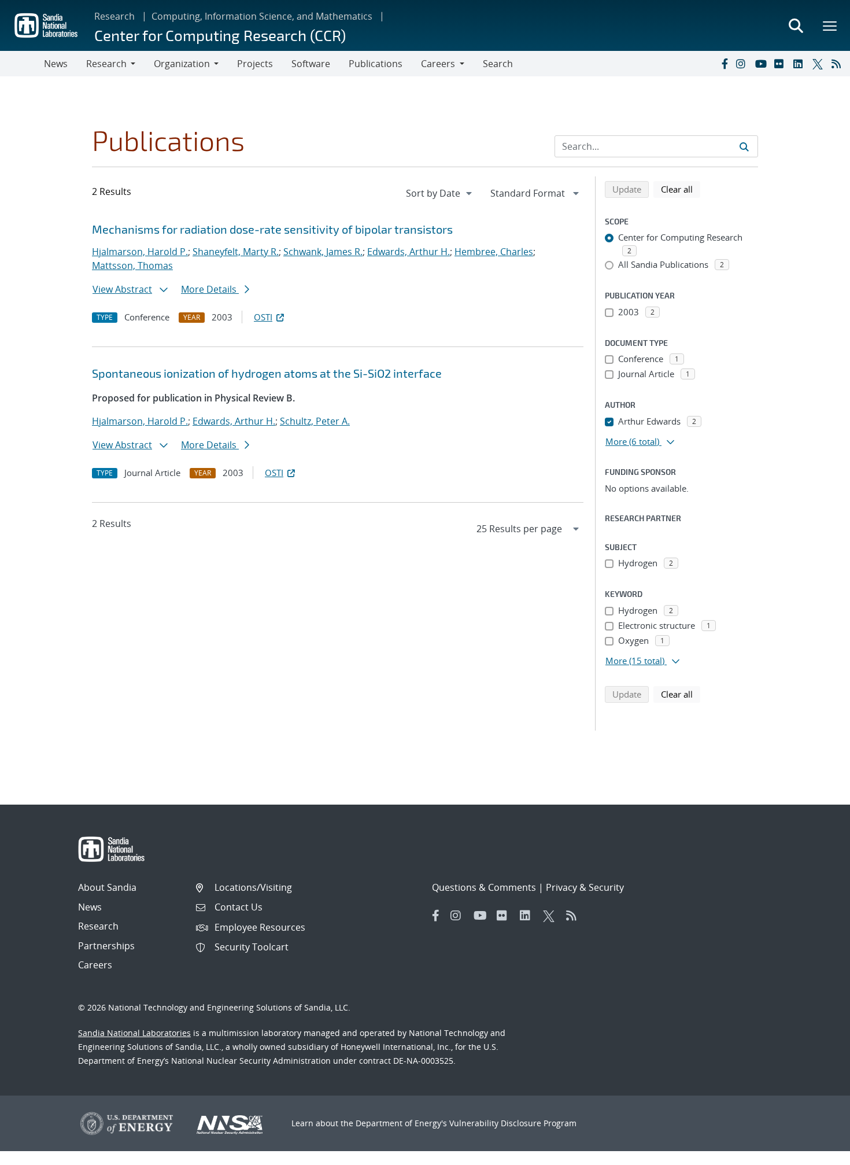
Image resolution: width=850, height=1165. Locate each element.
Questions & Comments (484, 887)
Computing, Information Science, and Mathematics (261, 16)
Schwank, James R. (323, 251)
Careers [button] (438, 63)
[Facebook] (724, 64)
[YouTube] (762, 64)
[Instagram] (743, 64)
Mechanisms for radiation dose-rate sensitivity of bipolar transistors (272, 229)
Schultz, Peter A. (315, 421)
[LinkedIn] (800, 64)
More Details (210, 289)
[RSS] (838, 64)
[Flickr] (781, 64)
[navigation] (440, 193)
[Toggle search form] (795, 25)
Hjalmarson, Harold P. (140, 251)
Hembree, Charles (493, 251)
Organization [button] (182, 63)
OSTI (263, 317)
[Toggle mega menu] (830, 25)
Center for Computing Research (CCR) (220, 35)
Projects (255, 63)
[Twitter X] (819, 64)
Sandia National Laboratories (134, 1032)
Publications (375, 63)
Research (114, 16)
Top (815, 1151)
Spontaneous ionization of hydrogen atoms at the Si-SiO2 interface (267, 373)
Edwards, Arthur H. (408, 251)
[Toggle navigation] (22, 63)
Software (310, 63)
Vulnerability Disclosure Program (512, 1123)
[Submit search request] (744, 146)
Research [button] (106, 63)
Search (498, 63)
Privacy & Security (585, 887)
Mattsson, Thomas (132, 265)
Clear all (680, 189)
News (56, 63)
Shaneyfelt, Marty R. (236, 251)
